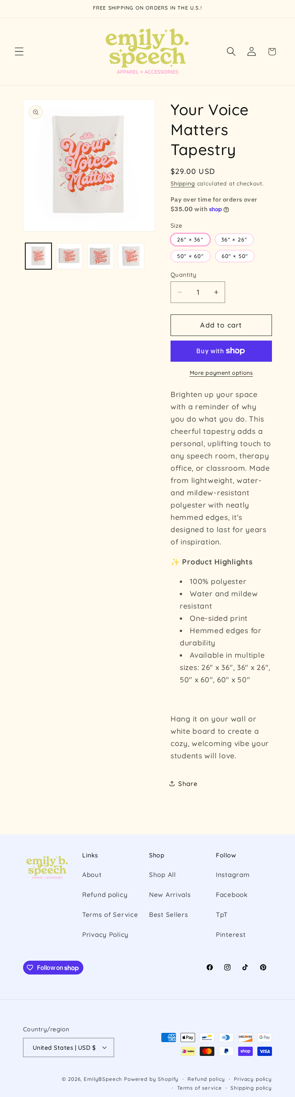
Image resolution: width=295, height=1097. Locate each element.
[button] (19, 51)
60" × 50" (235, 256)
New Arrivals (170, 894)
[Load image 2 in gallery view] (69, 256)
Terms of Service (110, 914)
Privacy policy (253, 1079)
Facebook (232, 894)
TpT (222, 914)
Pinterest (230, 934)
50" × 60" (190, 256)
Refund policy (105, 894)
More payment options (221, 372)
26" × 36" (190, 239)
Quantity (184, 274)
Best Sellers (168, 914)
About (92, 874)
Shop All (162, 874)
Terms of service (199, 1088)
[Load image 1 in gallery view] (38, 256)
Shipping (183, 183)
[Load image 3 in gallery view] (100, 256)
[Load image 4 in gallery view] (131, 256)
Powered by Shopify (151, 1079)
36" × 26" (234, 239)
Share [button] (188, 783)
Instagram (232, 874)
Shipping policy (251, 1088)
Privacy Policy (105, 934)
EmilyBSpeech (103, 1079)
